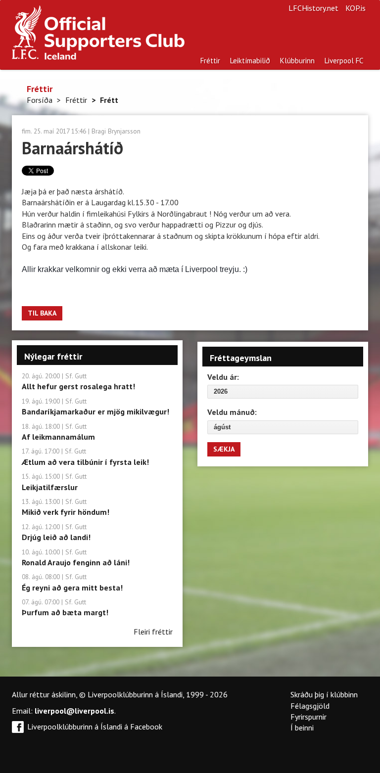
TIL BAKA (42, 313)
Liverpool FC (344, 60)
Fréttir (210, 60)
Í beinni (302, 727)
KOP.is (355, 8)
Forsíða (39, 100)
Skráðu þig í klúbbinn (324, 694)
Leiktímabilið (250, 60)
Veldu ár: (223, 377)
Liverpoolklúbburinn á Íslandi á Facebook (94, 726)
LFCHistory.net (313, 8)
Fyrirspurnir (308, 717)
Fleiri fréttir (153, 632)
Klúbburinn (297, 60)
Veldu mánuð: (232, 412)
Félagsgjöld (310, 706)
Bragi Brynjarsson (116, 131)
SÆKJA (224, 449)
